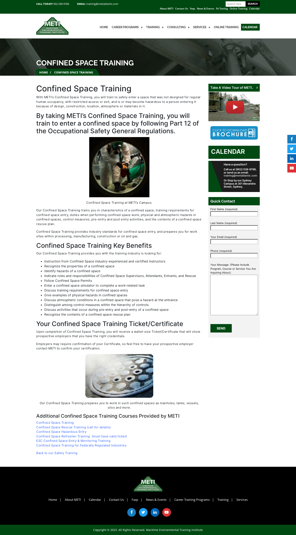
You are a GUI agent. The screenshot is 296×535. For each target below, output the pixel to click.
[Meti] (52, 26)
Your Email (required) (223, 237)
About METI (166, 8)
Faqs (192, 8)
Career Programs (125, 27)
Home (104, 27)
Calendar (254, 8)
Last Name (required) (223, 223)
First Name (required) (224, 209)
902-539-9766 (61, 4)
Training (153, 27)
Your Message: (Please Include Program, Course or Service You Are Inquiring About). (233, 268)
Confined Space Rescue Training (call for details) (73, 427)
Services (199, 27)
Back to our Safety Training (57, 453)
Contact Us (181, 8)
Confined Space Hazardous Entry (61, 432)
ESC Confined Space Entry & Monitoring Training (73, 441)
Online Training (238, 8)
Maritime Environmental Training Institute (174, 530)
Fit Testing (222, 8)
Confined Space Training (55, 422)
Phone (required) (221, 250)
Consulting (176, 27)
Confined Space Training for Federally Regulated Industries (81, 445)
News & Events (205, 8)
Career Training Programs (192, 500)
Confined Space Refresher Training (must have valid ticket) (81, 436)
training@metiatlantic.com (102, 4)
